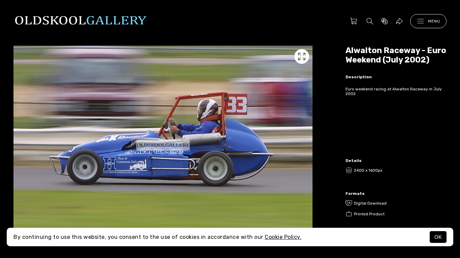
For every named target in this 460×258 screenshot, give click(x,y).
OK (438, 237)
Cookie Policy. (283, 237)
